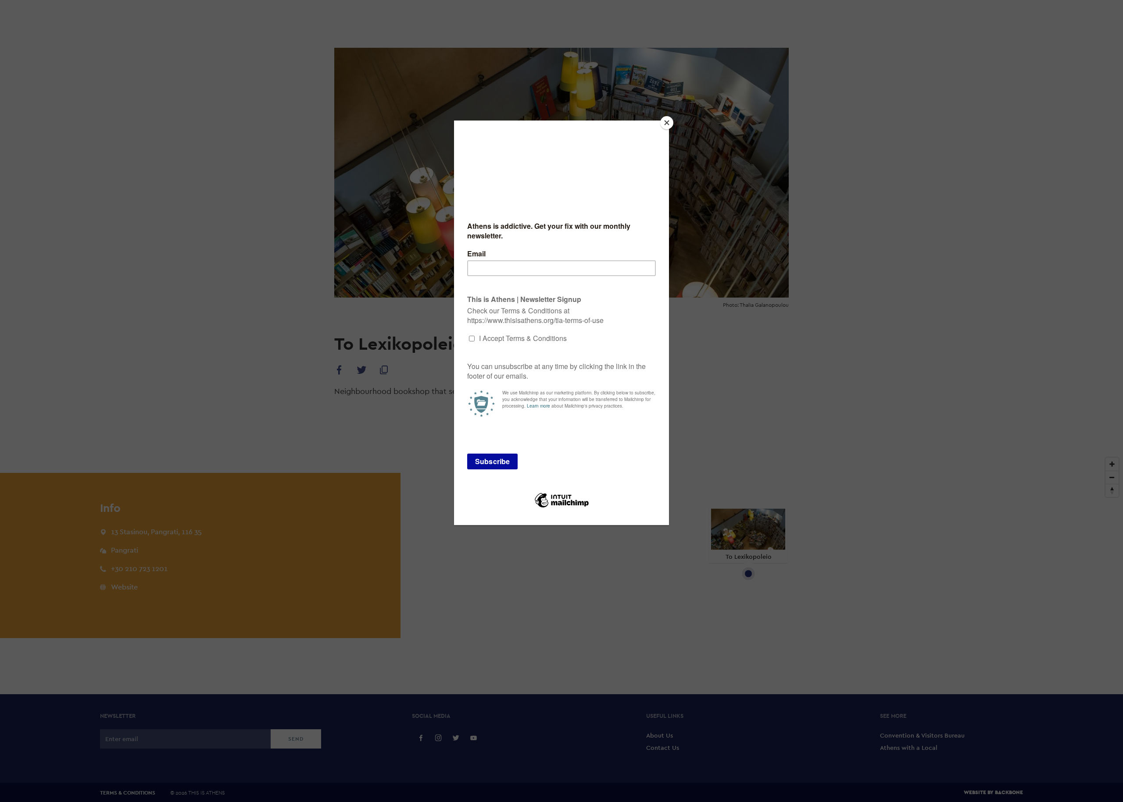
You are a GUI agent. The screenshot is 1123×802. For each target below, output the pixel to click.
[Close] (666, 122)
